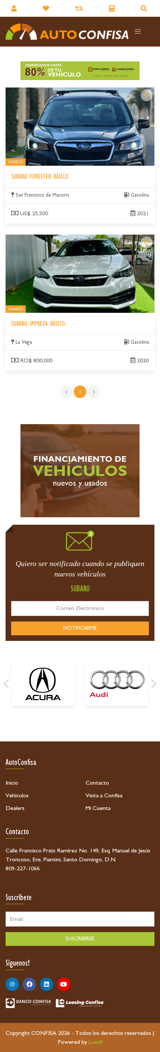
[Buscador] (144, 8)
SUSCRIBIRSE (80, 938)
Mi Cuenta (98, 808)
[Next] (153, 683)
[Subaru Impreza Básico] (147, 242)
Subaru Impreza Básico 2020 (40, 239)
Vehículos (17, 795)
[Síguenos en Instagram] (12, 984)
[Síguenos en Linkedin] (46, 984)
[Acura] (43, 684)
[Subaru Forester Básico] (147, 95)
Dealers (15, 808)
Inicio (12, 783)
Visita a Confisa (104, 795)
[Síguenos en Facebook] (29, 984)
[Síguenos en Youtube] (63, 984)
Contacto (97, 783)
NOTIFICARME (80, 628)
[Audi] (117, 684)
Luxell (95, 1042)
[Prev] (6, 683)
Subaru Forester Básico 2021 (41, 92)
